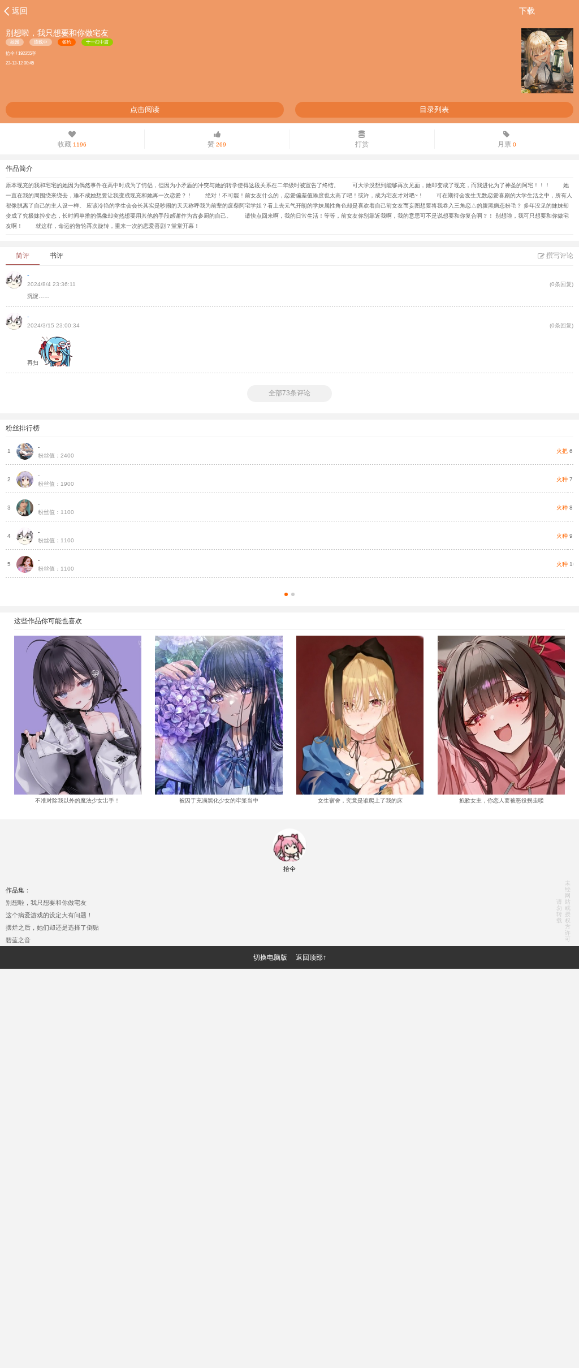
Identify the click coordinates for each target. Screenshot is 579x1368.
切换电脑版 (270, 957)
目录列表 (434, 109)
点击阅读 (144, 109)
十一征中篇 (97, 42)
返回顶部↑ (311, 957)
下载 (527, 10)
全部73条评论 (289, 393)
